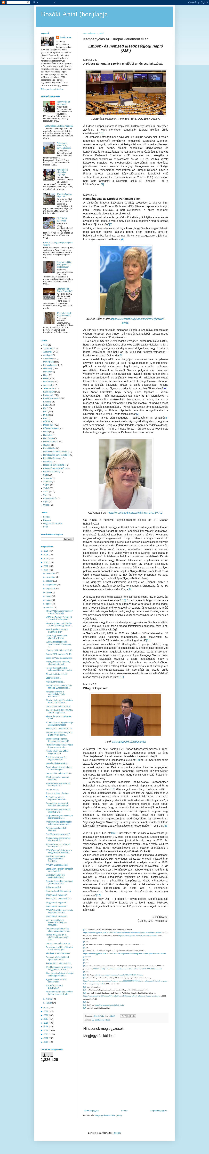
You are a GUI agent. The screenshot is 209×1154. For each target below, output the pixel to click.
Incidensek (48, 382)
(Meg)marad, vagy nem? (56, 895)
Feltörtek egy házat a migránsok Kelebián (56, 798)
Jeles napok (48, 388)
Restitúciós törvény (51, 472)
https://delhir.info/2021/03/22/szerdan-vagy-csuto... (59, 711)
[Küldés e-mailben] (121, 1016)
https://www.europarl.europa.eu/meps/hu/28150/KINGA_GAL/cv (119, 975)
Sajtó (45, 475)
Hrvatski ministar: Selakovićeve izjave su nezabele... (59, 746)
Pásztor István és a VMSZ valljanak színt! (57, 752)
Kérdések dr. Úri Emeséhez (58, 953)
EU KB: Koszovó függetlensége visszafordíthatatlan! (59, 724)
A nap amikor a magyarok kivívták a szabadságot (57, 804)
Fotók (45, 527)
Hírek (45, 378)
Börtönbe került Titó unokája (58, 891)
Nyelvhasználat (50, 441)
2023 (46, 562)
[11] (148, 640)
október (49, 581)
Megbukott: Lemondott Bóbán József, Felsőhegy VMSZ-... (59, 624)
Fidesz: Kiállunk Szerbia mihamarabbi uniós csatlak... (59, 669)
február (49, 999)
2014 (46, 1030)
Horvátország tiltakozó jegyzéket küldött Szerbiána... (55, 858)
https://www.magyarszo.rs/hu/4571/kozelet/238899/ (137, 936)
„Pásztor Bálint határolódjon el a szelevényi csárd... (59, 733)
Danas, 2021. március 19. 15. (59, 729)
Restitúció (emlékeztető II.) (55, 468)
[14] (84, 993)
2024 (46, 558)
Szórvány (47, 481)
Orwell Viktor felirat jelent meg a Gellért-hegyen (59, 768)
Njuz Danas (48, 438)
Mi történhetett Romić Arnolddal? (64, 290)
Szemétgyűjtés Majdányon (57, 763)
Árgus (45, 501)
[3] (110, 224)
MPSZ (46, 415)
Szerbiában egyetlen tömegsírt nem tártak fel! (59, 870)
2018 (46, 1015)
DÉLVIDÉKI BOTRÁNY (62, 219)
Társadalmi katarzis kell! (56, 674)
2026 (46, 551)
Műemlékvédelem (51, 428)
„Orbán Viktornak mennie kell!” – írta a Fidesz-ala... (59, 612)
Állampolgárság (50, 498)
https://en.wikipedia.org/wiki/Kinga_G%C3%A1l (135, 512)
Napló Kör (47, 435)
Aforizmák (47, 352)
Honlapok (47, 372)
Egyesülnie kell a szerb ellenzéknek (56, 980)
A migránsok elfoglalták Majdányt (62, 172)
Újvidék (46, 505)
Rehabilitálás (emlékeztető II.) (56, 455)
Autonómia (48, 358)
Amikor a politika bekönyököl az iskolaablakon (64, 264)
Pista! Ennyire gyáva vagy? (58, 834)
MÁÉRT (46, 422)
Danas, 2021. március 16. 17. (59, 773)
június (49, 596)
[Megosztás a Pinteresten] (134, 1016)
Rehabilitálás (49, 448)
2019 (46, 1011)
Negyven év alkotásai (52, 523)
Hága (45, 375)
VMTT (45, 495)
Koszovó (47, 402)
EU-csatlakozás (98, 1020)
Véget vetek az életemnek (63, 103)
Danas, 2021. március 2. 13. (58, 963)
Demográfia (48, 362)
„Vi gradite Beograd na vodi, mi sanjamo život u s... (59, 817)
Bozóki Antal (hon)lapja (74, 14)
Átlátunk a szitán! (53, 887)
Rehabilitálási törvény (53, 458)
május (49, 600)
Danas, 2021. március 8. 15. (58, 899)
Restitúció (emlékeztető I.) (54, 465)
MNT (45, 412)
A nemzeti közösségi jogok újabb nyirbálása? (57, 958)
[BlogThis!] (125, 1016)
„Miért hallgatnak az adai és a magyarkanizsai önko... (59, 968)
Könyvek (47, 520)
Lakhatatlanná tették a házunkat (59, 126)
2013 (46, 1034)
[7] (84, 963)
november (51, 577)
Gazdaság (47, 368)
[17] (84, 1008)
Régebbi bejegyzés (158, 1111)
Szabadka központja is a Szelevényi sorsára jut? (57, 740)
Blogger (116, 1133)
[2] (102, 184)
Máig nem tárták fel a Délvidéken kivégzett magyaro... (56, 922)
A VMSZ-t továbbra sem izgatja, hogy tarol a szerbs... (59, 911)
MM (45, 408)
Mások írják (48, 425)
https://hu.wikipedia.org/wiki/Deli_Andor (109, 1005)
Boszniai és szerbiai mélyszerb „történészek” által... (59, 882)
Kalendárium (49, 392)
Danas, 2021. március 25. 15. (59, 654)
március (50, 608)
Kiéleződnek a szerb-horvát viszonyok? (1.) (58, 845)
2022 (46, 566)
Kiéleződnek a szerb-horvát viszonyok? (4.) (58, 784)
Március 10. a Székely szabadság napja (55, 876)
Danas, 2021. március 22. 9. (58, 706)
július (48, 592)
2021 (46, 570)
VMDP (46, 488)
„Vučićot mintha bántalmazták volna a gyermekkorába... (59, 823)
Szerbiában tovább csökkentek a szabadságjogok (59, 948)
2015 (46, 1027)
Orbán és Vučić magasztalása (59, 658)
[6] (84, 960)
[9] (130, 589)
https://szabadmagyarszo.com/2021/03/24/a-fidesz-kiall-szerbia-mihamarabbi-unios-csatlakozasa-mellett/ (122, 933)
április (49, 604)
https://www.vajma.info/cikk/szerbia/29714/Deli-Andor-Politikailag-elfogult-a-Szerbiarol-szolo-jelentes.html (122, 996)
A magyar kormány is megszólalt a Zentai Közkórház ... (55, 694)
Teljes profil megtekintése (52, 89)
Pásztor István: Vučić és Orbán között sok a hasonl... (59, 701)
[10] (124, 600)
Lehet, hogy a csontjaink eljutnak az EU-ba (56, 637)
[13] (84, 990)
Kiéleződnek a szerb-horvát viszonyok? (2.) (58, 839)
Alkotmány (48, 355)
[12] (122, 677)
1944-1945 (48, 348)
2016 (46, 1023)
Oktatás (46, 445)
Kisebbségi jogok (51, 398)
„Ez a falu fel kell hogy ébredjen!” (64, 314)
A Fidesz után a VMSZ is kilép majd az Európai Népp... (59, 686)
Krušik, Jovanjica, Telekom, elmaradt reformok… (58, 663)
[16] (84, 1005)
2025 (46, 555)
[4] (122, 239)
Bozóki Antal (65, 37)
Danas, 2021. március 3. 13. (58, 943)
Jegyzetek (47, 385)
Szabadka (47, 478)
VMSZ (46, 491)
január (49, 1003)
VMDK (46, 485)
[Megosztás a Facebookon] (131, 1016)
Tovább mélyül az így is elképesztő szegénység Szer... (57, 937)
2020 (46, 1007)
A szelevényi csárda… (55, 682)
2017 (46, 1019)
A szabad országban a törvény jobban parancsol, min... (59, 993)
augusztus (51, 589)
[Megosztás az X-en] (128, 1016)
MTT (45, 418)
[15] (84, 1002)
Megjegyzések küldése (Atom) (108, 1115)
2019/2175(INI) (99, 969)
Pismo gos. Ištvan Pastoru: (57, 793)
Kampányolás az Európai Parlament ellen (57, 630)
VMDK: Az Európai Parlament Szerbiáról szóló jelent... (59, 618)
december (51, 573)
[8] (166, 417)
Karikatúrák (48, 395)
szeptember (51, 585)
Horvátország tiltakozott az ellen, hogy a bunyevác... (58, 930)
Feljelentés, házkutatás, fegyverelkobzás (64, 145)
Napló (107, 1020)
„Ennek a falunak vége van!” (64, 195)
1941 (45, 345)
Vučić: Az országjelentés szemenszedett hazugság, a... (58, 644)
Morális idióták (52, 789)
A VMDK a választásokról (57, 865)
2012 (46, 1038)
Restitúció (47, 462)
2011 (46, 1042)
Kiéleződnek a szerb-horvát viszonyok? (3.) (58, 810)
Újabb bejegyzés (91, 1111)
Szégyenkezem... (53, 678)
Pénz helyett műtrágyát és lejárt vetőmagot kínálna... (59, 974)
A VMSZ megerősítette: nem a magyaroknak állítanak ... (59, 851)
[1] (102, 133)
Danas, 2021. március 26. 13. (59, 650)
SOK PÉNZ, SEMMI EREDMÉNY (54, 987)
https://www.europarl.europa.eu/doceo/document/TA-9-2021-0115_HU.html (134, 969)
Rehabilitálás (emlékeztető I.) (56, 452)
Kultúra (46, 405)
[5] (121, 355)
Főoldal (124, 1111)
